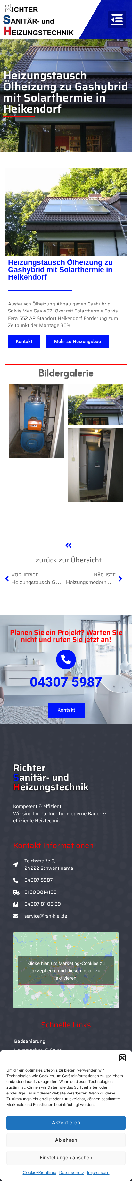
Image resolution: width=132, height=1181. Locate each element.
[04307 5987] (66, 659)
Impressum (98, 1172)
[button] (122, 1058)
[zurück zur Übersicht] (68, 545)
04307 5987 (66, 682)
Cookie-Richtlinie (39, 1172)
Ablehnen (66, 1140)
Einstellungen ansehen (66, 1158)
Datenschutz (71, 1172)
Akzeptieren (66, 1122)
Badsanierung (29, 1041)
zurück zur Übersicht (69, 560)
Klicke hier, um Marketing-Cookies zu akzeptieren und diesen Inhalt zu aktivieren (66, 970)
